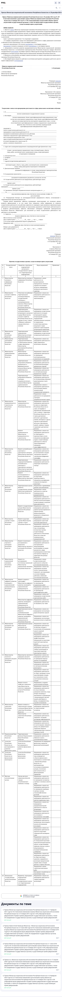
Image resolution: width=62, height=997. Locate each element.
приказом (58, 81)
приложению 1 (30, 44)
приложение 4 (7, 46)
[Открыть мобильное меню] (59, 2)
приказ (12, 29)
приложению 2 (33, 46)
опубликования (18, 60)
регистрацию (14, 51)
